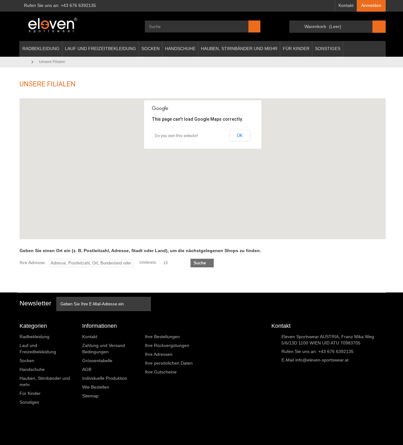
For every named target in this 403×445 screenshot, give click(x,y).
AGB (86, 369)
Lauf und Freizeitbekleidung (100, 48)
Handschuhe (180, 48)
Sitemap (90, 395)
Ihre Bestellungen (162, 336)
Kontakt (346, 5)
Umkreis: (148, 262)
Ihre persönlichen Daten (169, 363)
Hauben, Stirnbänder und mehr (239, 48)
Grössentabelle (97, 360)
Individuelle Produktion (104, 378)
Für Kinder (296, 48)
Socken (150, 48)
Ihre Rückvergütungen (167, 345)
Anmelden (371, 5)
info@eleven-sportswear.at (322, 359)
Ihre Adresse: (33, 262)
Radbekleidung (41, 48)
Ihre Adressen (159, 354)
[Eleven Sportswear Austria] (77, 26)
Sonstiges (327, 48)
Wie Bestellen (95, 387)
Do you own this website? (176, 136)
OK (239, 135)
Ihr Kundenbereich (168, 326)
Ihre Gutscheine (161, 371)
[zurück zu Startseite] (24, 62)
